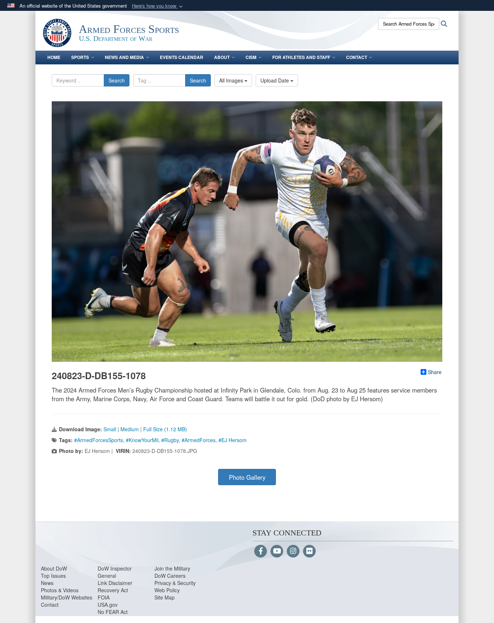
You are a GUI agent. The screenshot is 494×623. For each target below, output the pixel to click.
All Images (231, 80)
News (47, 582)
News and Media (124, 57)
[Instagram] (293, 551)
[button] (158, 6)
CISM (251, 57)
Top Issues (53, 575)
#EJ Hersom (232, 440)
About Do (51, 568)
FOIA (104, 597)
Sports (80, 57)
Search (116, 80)
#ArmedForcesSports (98, 440)
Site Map (164, 597)
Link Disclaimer (115, 582)
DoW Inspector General (115, 572)
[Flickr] (309, 551)
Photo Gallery (247, 477)
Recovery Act (113, 590)
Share (435, 372)
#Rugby (170, 440)
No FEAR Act (113, 611)
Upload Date (275, 80)
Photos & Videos (59, 590)
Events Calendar (181, 57)
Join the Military (172, 568)
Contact (356, 57)
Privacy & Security (175, 582)
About (222, 57)
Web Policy (167, 590)
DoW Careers (170, 575)
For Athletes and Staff (301, 57)
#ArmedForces (199, 440)
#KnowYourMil (142, 440)
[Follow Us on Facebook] (260, 551)
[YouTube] (277, 551)
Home (53, 57)
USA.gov (108, 604)
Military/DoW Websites (66, 597)
